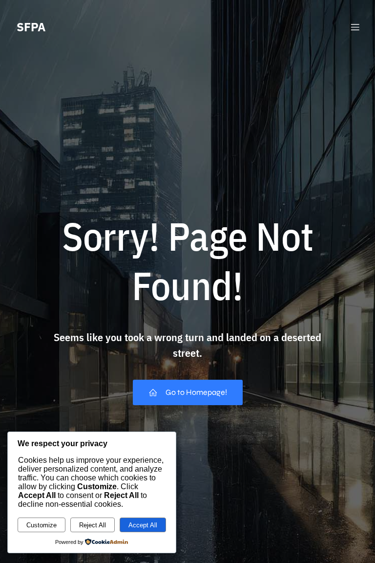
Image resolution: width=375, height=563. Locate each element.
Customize (41, 525)
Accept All (142, 525)
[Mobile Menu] (355, 27)
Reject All (92, 525)
